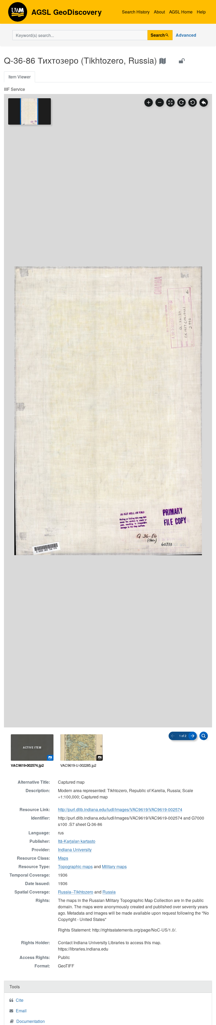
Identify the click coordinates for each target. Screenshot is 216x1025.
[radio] (32, 751)
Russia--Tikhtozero (75, 892)
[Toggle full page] (170, 102)
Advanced (186, 35)
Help (201, 12)
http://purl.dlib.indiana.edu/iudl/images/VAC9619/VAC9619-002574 (120, 809)
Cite (19, 1000)
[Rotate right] (181, 102)
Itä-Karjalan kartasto (76, 841)
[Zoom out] (159, 102)
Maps (63, 858)
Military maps (114, 866)
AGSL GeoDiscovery (17, 14)
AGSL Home (181, 12)
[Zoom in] (148, 102)
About (159, 12)
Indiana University (75, 850)
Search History (136, 12)
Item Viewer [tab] (19, 77)
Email (21, 1011)
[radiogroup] (108, 751)
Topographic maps (75, 866)
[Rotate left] (192, 102)
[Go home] (203, 102)
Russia (109, 892)
